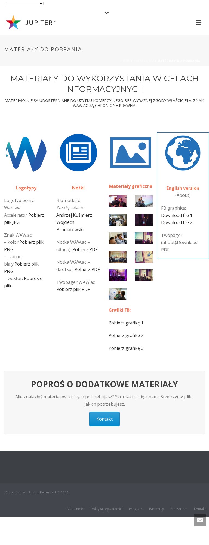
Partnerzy (156, 509)
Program (136, 509)
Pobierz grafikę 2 (126, 335)
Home (125, 61)
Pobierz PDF (84, 249)
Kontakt (104, 419)
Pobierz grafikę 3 (126, 348)
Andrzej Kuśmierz (74, 215)
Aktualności (75, 509)
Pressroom (144, 61)
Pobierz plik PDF (73, 289)
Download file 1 (176, 215)
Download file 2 (176, 222)
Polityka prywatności (106, 509)
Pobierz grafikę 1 (126, 323)
